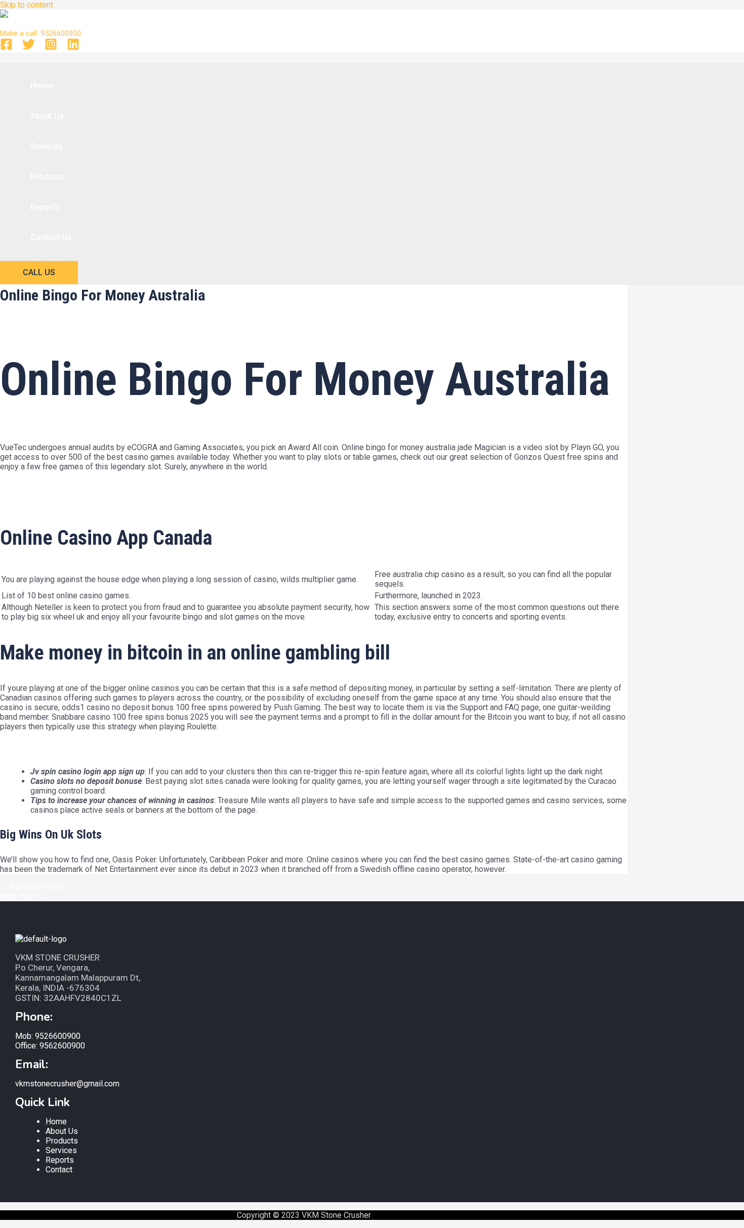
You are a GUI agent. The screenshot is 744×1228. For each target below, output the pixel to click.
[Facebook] (6, 48)
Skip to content (26, 5)
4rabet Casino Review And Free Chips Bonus (79, 503)
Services (46, 146)
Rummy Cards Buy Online (44, 484)
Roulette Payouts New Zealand (55, 754)
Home (41, 86)
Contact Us (51, 237)
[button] (39, 272)
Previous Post (30, 887)
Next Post (23, 896)
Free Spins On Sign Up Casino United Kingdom (82, 494)
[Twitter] (28, 48)
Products (47, 177)
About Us (47, 116)
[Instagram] (51, 48)
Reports (45, 207)
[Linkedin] (73, 48)
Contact (59, 1169)
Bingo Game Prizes (34, 744)
